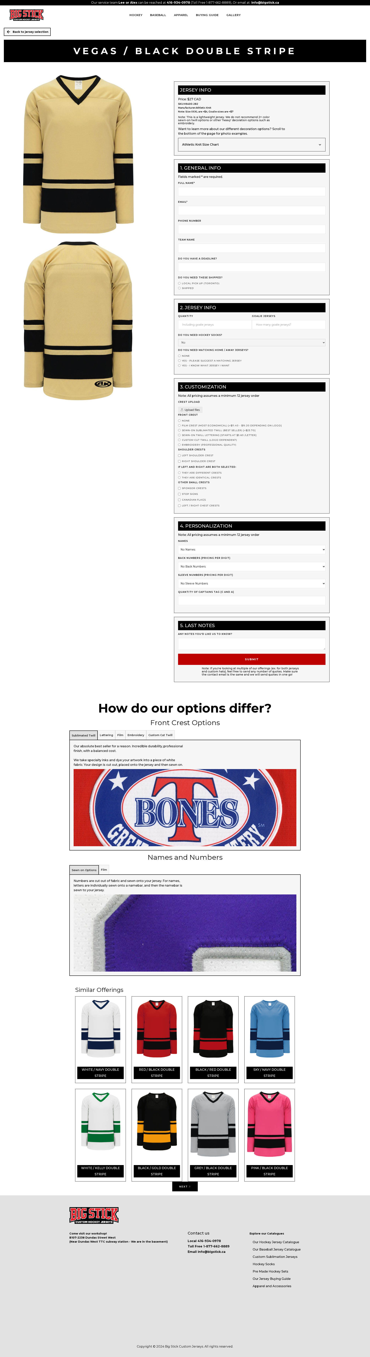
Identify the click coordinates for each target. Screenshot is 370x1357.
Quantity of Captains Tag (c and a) (206, 591)
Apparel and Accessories (272, 1286)
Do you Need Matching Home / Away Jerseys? (213, 350)
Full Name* (186, 183)
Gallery (233, 15)
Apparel (181, 15)
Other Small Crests (194, 482)
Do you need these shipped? (200, 277)
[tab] (83, 735)
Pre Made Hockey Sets (270, 1271)
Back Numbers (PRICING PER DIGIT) (204, 557)
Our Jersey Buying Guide (272, 1279)
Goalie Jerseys (263, 316)
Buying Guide (207, 15)
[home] (26, 15)
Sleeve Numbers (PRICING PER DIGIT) (205, 574)
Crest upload (189, 401)
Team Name (186, 239)
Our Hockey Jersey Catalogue (276, 1242)
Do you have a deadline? (197, 258)
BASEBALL (158, 15)
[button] (251, 144)
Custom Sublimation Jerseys (275, 1257)
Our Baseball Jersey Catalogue (277, 1249)
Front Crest (188, 414)
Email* (183, 201)
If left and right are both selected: (207, 466)
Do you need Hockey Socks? (200, 335)
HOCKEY (136, 15)
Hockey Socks (264, 1264)
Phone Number (189, 220)
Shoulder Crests (191, 449)
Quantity (185, 316)
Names (183, 541)
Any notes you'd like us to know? (205, 633)
